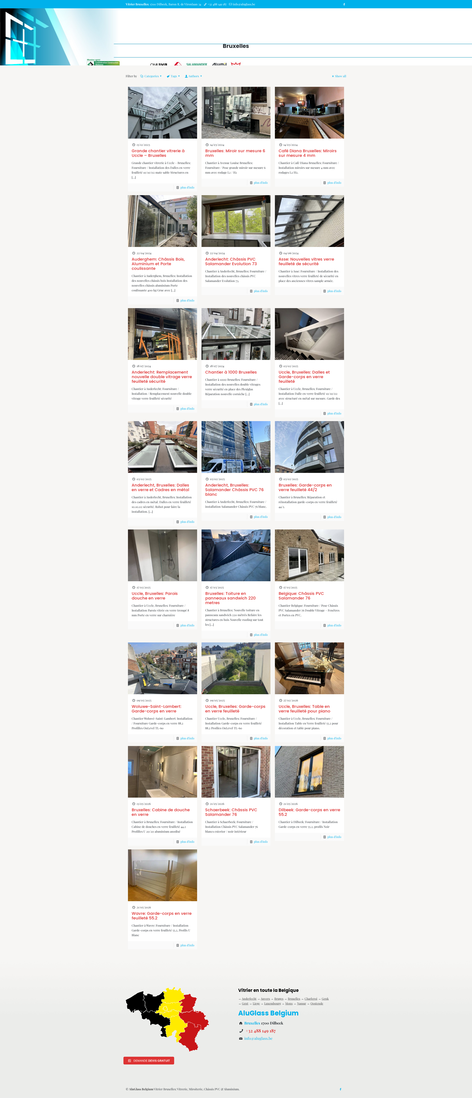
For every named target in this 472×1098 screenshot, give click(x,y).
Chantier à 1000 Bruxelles (231, 372)
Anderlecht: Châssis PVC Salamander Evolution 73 (231, 261)
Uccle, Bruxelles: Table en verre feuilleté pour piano (304, 709)
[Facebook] (344, 4)
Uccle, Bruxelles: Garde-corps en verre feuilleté (235, 709)
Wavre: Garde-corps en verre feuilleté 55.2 (162, 916)
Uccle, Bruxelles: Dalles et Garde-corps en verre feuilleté (304, 376)
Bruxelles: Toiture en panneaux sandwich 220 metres (230, 598)
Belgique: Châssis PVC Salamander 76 (301, 596)
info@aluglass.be (244, 4)
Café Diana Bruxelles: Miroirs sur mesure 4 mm (308, 153)
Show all (340, 76)
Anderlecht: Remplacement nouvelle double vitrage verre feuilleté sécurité (162, 376)
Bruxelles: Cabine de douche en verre (161, 812)
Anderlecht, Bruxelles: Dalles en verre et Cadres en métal (160, 487)
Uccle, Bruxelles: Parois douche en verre (155, 596)
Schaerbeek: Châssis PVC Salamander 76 (231, 812)
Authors (193, 76)
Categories (152, 76)
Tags (174, 76)
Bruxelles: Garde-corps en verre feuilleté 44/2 (305, 487)
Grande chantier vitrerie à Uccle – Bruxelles (158, 153)
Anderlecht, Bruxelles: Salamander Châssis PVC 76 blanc (234, 489)
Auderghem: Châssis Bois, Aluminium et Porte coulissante (158, 263)
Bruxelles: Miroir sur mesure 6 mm (235, 153)
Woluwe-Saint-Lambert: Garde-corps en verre (156, 709)
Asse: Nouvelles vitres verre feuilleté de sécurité (306, 261)
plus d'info (187, 187)
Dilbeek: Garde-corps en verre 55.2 (309, 812)
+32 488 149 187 (217, 4)
